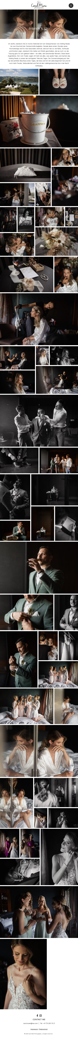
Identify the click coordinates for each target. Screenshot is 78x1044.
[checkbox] (4, 143)
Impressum (34, 1029)
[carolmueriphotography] (37, 1015)
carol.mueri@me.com (30, 1023)
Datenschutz (43, 1029)
